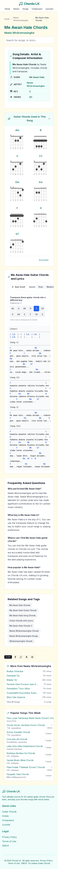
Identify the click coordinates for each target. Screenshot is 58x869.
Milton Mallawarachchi (16, 777)
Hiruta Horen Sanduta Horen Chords (26, 725)
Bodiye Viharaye (15, 671)
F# (36, 314)
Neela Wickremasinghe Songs (23, 636)
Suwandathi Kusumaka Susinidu (22, 693)
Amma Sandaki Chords (18, 732)
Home (7, 9)
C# (42, 308)
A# (24, 308)
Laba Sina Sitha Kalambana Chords (25, 746)
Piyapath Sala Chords (18, 774)
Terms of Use (9, 841)
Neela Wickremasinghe (20, 18)
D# (18, 314)
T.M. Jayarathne (14, 728)
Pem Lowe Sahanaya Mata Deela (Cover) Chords (32, 718)
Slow (40, 287)
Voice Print (11, 721)
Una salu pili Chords (17, 739)
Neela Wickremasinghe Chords (24, 631)
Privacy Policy (9, 837)
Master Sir (12, 680)
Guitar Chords (9, 811)
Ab (12, 308)
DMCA (5, 845)
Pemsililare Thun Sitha (18, 688)
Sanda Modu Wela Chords (20, 760)
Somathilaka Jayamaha (17, 742)
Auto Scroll (20, 287)
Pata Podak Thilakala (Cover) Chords (26, 767)
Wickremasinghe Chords (21, 641)
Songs (25, 9)
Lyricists (49, 9)
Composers (37, 9)
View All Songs (13, 702)
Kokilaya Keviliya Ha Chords (21, 753)
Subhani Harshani (14, 749)
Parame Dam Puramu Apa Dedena (22, 684)
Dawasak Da (13, 675)
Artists (16, 9)
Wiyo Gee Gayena (16, 697)
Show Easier (44, 260)
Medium (50, 287)
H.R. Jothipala (13, 756)
